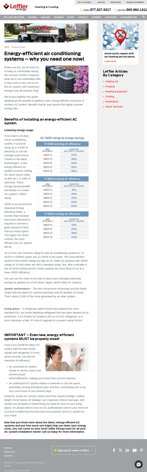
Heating (32, 17)
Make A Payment (135, 2)
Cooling (45, 17)
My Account (8, 463)
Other (70, 17)
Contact (83, 17)
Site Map (7, 466)
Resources (9, 452)
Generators (111, 101)
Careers (96, 17)
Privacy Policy (38, 463)
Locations (111, 17)
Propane (58, 17)
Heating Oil (111, 81)
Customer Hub (128, 17)
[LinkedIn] (127, 450)
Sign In (101, 2)
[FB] (114, 450)
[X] (120, 450)
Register (116, 2)
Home (6, 47)
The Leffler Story (13, 17)
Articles (8, 448)
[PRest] (141, 450)
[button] (139, 464)
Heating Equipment (116, 91)
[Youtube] (135, 450)
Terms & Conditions (23, 463)
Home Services (114, 106)
